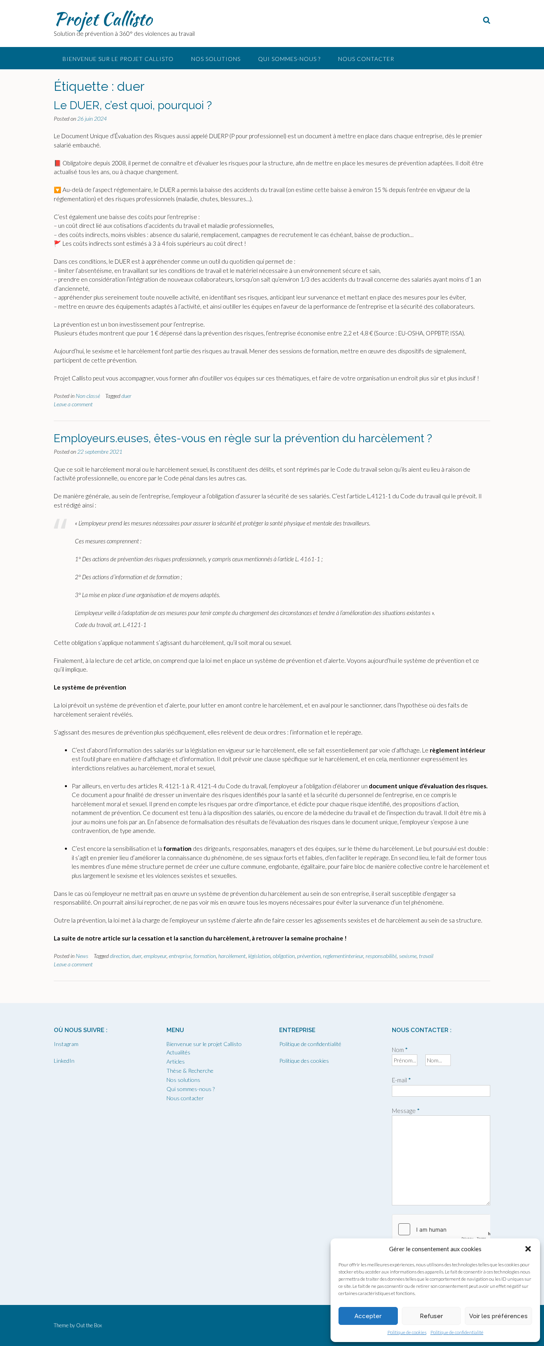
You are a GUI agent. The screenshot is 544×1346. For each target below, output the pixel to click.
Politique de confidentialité (457, 1332)
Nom (400, 1049)
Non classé (88, 395)
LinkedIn (64, 1060)
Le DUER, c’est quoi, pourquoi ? (133, 105)
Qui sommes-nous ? (289, 58)
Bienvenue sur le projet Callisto (118, 58)
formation (205, 955)
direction (119, 955)
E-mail (401, 1079)
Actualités (178, 1052)
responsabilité (381, 955)
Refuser (431, 1316)
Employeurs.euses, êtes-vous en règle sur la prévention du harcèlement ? (243, 438)
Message (406, 1110)
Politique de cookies (407, 1332)
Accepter (368, 1316)
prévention (309, 955)
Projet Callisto (103, 18)
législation (259, 955)
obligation (284, 955)
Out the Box (89, 1325)
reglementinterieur (343, 955)
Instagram (66, 1043)
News (82, 955)
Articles (175, 1061)
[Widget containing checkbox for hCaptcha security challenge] (441, 1229)
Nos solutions (216, 58)
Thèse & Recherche (189, 1070)
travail (426, 955)
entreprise (180, 955)
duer (126, 395)
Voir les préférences (498, 1316)
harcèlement (232, 955)
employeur (155, 955)
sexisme (408, 955)
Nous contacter (366, 58)
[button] (528, 1249)
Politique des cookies (304, 1060)
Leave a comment (73, 404)
